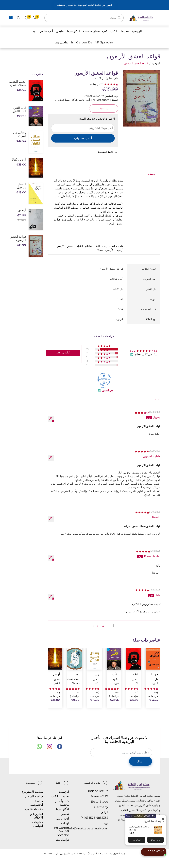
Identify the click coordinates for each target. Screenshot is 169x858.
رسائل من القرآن (94, 674)
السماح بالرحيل (21, 186)
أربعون (22, 210)
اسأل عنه (136, 840)
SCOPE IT (49, 853)
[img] (142, 412)
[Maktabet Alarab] (144, 17)
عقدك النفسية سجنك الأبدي (133, 674)
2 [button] (108, 625)
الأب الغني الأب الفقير (114, 674)
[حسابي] (18, 17)
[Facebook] (59, 746)
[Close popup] (163, 818)
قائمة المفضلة (105, 151)
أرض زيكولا (55, 674)
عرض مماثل (156, 840)
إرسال (140, 761)
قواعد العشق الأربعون (18, 238)
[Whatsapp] (39, 746)
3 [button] (103, 625)
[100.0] (104, 379)
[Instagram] (49, 746)
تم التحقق (107, 390)
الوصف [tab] (152, 173)
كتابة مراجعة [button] (63, 352)
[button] (110, 84)
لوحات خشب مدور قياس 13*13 (75, 674)
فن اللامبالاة (153, 674)
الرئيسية (155, 63)
